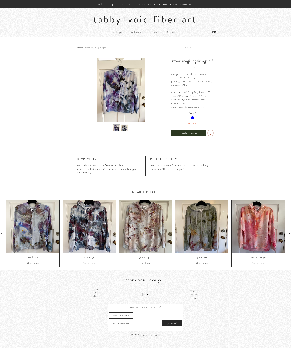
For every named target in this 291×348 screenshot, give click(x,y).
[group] (145, 233)
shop (96, 292)
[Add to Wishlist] (210, 133)
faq (194, 297)
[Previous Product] (2, 233)
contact (95, 299)
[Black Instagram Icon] (147, 294)
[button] (214, 32)
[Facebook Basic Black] (142, 294)
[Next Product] (289, 233)
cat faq (194, 294)
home (95, 288)
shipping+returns (194, 290)
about (95, 296)
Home (80, 47)
